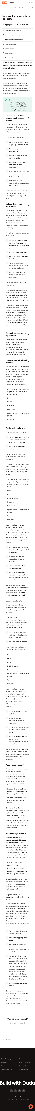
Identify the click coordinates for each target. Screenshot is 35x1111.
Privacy (8, 1099)
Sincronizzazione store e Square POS (15, 35)
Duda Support (6, 7)
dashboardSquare (15, 971)
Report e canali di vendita (28, 7)
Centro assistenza (18, 979)
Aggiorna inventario (10, 53)
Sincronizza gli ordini (10, 58)
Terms (12, 1099)
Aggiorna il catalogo (10, 44)
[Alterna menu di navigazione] (25, 2)
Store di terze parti (16, 7)
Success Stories (24, 1066)
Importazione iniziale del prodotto (14, 39)
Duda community (6, 1066)
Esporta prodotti (9, 48)
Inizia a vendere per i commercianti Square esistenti (16, 25)
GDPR (17, 1099)
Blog (20, 1059)
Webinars (4, 1062)
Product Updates (24, 1062)
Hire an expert (23, 1069)
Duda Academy (6, 1059)
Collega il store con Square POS (13, 30)
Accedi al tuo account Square (19, 142)
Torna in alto (6, 1040)
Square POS (7, 73)
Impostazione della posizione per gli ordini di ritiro (18, 62)
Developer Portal (6, 1069)
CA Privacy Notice (25, 1099)
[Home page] (8, 2)
